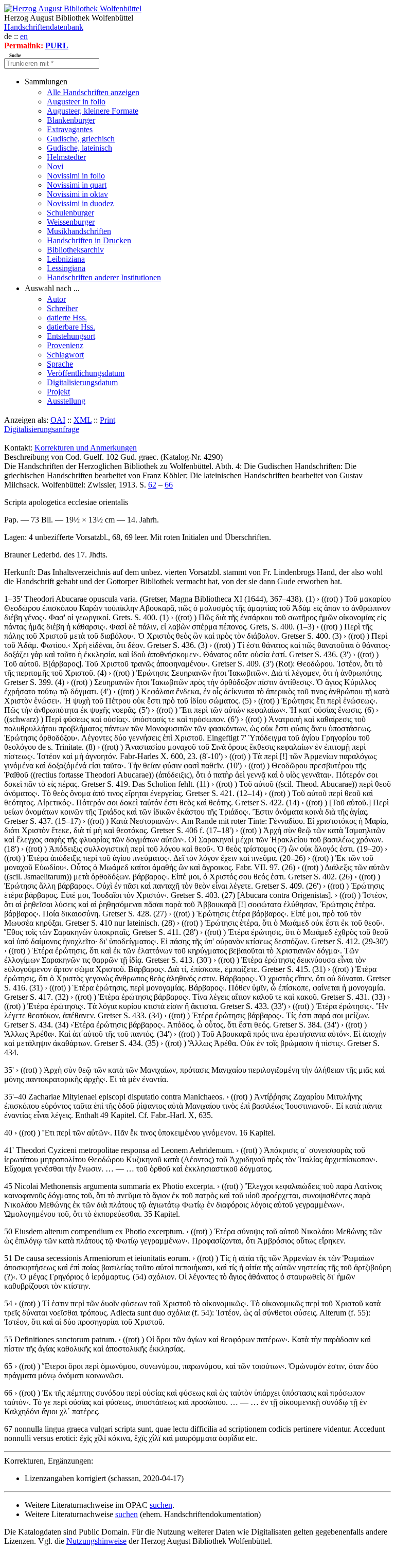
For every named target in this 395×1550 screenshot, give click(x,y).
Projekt (58, 391)
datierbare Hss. (71, 326)
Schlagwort (65, 354)
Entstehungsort (71, 336)
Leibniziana (66, 259)
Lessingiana (66, 268)
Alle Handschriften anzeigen (93, 92)
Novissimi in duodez (80, 203)
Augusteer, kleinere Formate (92, 110)
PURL (56, 45)
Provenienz (65, 345)
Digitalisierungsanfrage (41, 429)
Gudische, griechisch (81, 138)
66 (169, 484)
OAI (57, 420)
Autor (56, 299)
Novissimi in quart (76, 185)
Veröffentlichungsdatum (85, 373)
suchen (161, 1505)
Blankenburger (71, 120)
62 (152, 484)
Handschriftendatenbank (43, 27)
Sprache (60, 363)
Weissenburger (71, 222)
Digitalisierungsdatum (82, 382)
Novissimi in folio (76, 175)
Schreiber (62, 308)
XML (83, 420)
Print (107, 420)
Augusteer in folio (76, 101)
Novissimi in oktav (77, 194)
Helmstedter (66, 157)
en (24, 36)
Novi (55, 166)
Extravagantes (70, 129)
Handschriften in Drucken (89, 240)
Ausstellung (66, 400)
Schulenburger (70, 212)
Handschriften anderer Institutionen (104, 277)
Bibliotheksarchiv (75, 249)
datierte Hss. (67, 317)
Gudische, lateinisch (79, 147)
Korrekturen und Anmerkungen (85, 447)
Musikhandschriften (79, 231)
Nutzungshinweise (96, 1541)
